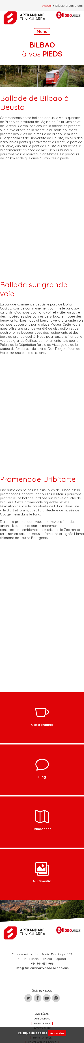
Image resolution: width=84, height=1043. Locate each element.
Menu (42, 31)
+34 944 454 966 (42, 963)
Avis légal (42, 1013)
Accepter (57, 1033)
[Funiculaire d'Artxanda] (24, 18)
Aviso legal (42, 1018)
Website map (42, 1023)
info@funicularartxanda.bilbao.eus (42, 968)
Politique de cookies (32, 1032)
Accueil (47, 5)
